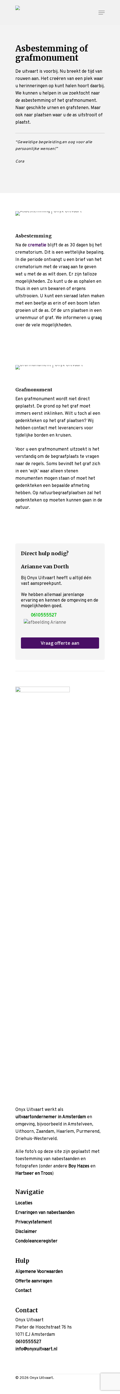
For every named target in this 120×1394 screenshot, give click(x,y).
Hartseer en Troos (33, 1173)
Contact (23, 1291)
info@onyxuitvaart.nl (36, 1349)
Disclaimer (26, 1232)
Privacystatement (33, 1222)
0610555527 (44, 615)
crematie (37, 245)
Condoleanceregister (36, 1241)
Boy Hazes (78, 1166)
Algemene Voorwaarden (39, 1272)
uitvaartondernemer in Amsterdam (50, 1117)
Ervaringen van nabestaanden (45, 1213)
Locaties (23, 1203)
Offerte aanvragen (33, 1281)
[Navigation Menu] (102, 12)
